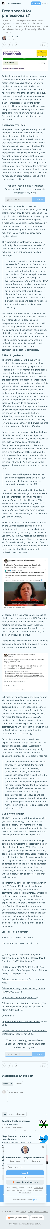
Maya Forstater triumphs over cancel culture (17, 1137)
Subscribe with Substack (27, 1182)
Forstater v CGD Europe (16, 979)
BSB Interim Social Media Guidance (22, 1021)
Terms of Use (38, 1188)
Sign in (45, 3)
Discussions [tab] (20, 1114)
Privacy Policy (26, 1192)
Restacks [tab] (17, 1084)
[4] (20, 516)
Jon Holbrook (13, 37)
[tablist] (12, 1083)
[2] (14, 307)
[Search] (45, 1114)
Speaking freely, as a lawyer (16, 1121)
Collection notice (41, 1211)
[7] (22, 808)
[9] (19, 886)
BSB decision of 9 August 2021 (20, 997)
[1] (13, 106)
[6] (31, 733)
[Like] (4, 45)
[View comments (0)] (10, 45)
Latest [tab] (11, 1114)
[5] (28, 635)
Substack (13, 1224)
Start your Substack (18, 1218)
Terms (30, 1211)
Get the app (37, 1218)
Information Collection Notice (32, 1190)
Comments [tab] (7, 1084)
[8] (42, 840)
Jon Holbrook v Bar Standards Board (23, 1003)
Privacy (23, 1211)
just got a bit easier (10, 1124)
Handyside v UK (13, 967)
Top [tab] (4, 1114)
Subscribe (36, 3)
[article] (25, 1126)
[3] (35, 484)
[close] (43, 1147)
